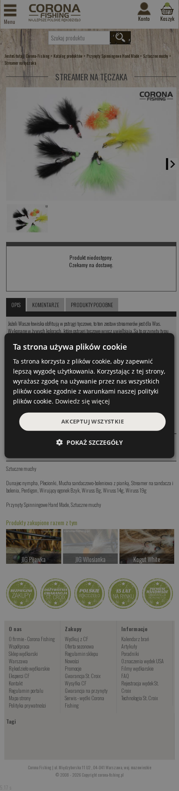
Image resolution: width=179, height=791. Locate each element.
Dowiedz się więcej (82, 401)
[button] (89, 442)
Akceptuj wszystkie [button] (92, 421)
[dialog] (89, 395)
